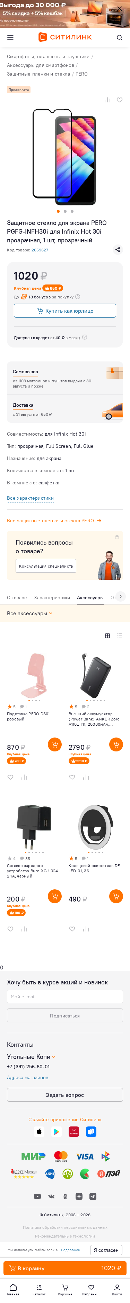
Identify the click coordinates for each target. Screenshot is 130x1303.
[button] (13, 1289)
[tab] (17, 599)
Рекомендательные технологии (65, 1236)
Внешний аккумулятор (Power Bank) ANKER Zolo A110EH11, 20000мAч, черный (94, 719)
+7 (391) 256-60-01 (28, 1066)
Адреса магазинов (27, 1077)
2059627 (40, 249)
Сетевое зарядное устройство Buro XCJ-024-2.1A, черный (33, 871)
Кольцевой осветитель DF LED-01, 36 (94, 868)
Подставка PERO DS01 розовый (28, 716)
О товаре (17, 597)
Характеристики (52, 597)
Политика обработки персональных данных (65, 1227)
